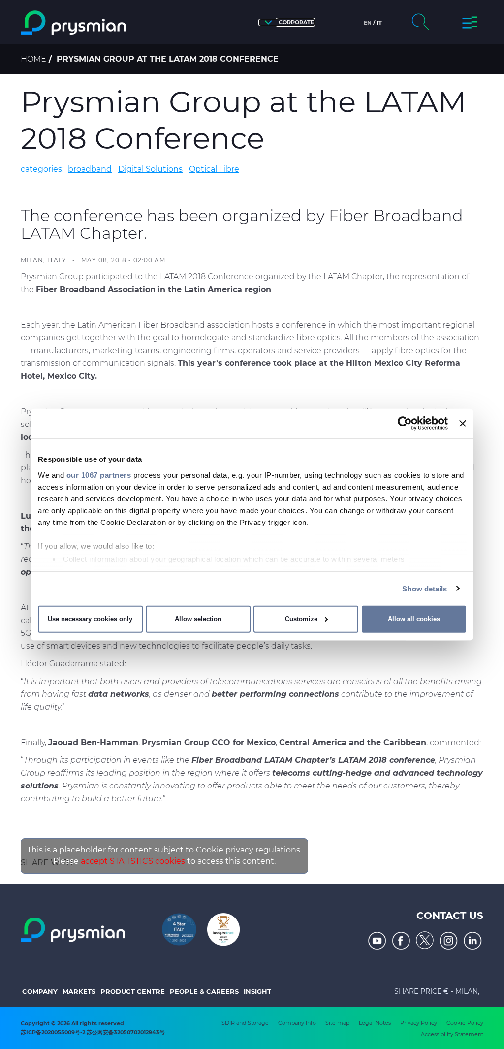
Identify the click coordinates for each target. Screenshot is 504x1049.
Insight (257, 991)
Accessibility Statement (452, 1034)
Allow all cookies (414, 619)
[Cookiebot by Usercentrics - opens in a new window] (405, 423)
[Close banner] (462, 423)
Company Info (297, 1022)
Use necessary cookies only (90, 619)
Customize (301, 619)
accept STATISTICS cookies (133, 861)
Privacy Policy (418, 1022)
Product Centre (132, 991)
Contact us (449, 915)
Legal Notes (375, 1022)
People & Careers (204, 991)
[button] (286, 22)
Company (40, 991)
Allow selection (198, 619)
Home (33, 59)
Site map (337, 1022)
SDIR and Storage (245, 1022)
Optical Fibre (214, 169)
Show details (424, 588)
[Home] (75, 22)
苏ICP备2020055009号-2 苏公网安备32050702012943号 (93, 1032)
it (379, 22)
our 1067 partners (98, 474)
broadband (90, 169)
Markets (79, 991)
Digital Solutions (150, 169)
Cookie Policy (464, 1022)
